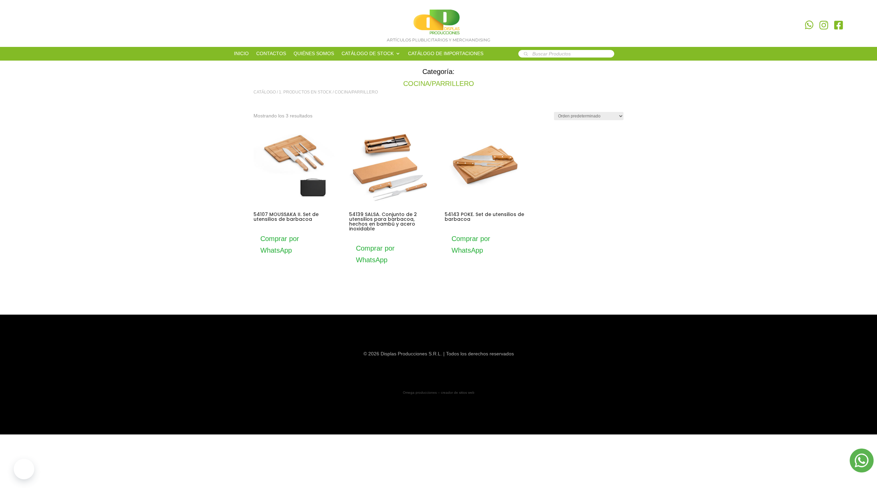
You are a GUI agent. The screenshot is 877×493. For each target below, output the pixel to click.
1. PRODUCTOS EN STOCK (305, 92)
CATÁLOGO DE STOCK (368, 53)
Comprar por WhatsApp (279, 244)
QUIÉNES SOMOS (314, 53)
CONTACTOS (271, 53)
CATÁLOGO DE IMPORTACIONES (445, 53)
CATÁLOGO (265, 92)
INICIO (241, 53)
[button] (24, 469)
